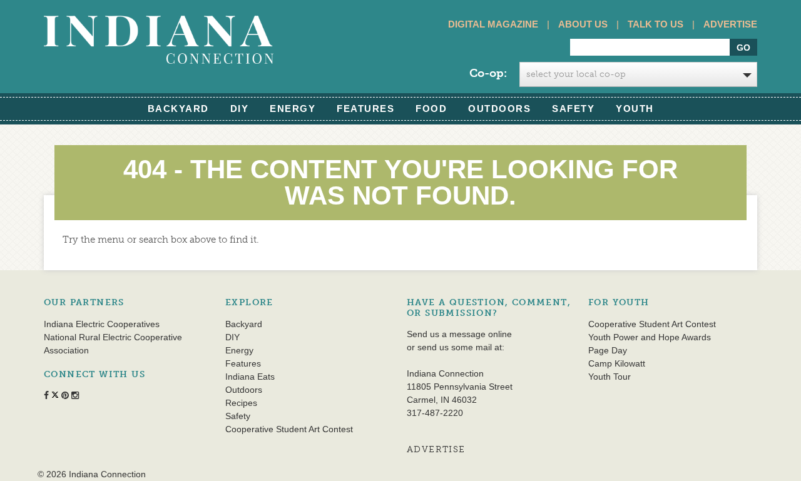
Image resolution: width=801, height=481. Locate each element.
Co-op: (488, 73)
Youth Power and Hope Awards (649, 337)
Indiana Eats (250, 377)
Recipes (241, 403)
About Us (583, 24)
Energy (292, 108)
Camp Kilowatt (616, 363)
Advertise (730, 24)
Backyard (178, 108)
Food (431, 108)
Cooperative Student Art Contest (289, 429)
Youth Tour (609, 377)
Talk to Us (655, 24)
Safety (573, 108)
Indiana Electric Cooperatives (102, 324)
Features (365, 108)
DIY (239, 108)
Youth (635, 108)
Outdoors (499, 108)
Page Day (607, 350)
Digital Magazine (493, 24)
